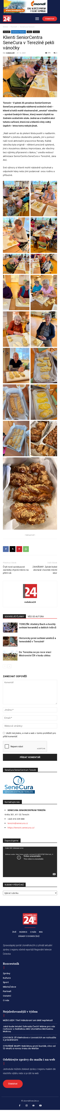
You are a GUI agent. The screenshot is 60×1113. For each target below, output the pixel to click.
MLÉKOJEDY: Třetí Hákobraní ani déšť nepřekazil (28, 1020)
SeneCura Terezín (27, 27)
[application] (30, 862)
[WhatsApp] (26, 549)
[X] (12, 549)
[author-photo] (30, 598)
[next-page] (9, 666)
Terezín (36, 32)
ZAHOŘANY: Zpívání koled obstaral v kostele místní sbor (44, 570)
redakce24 (10, 53)
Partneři (14, 27)
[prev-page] (5, 666)
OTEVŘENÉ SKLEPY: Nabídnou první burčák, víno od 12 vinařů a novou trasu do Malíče (29, 1047)
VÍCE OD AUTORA (36, 616)
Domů (5, 27)
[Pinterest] (19, 549)
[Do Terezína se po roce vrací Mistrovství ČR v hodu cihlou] (10, 655)
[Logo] (7, 18)
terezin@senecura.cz (18, 823)
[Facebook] (6, 549)
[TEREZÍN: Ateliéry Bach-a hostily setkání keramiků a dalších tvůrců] (10, 628)
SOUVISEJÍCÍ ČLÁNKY (14, 616)
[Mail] (33, 1105)
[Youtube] (40, 1105)
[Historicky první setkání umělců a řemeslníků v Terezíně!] (10, 641)
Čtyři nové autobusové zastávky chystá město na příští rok (16, 570)
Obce (29, 32)
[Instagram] (26, 1105)
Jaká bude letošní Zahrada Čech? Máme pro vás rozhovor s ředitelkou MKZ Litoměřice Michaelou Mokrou (29, 1029)
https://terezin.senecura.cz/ (21, 827)
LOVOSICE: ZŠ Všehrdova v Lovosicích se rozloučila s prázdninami (29, 1038)
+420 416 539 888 (16, 818)
